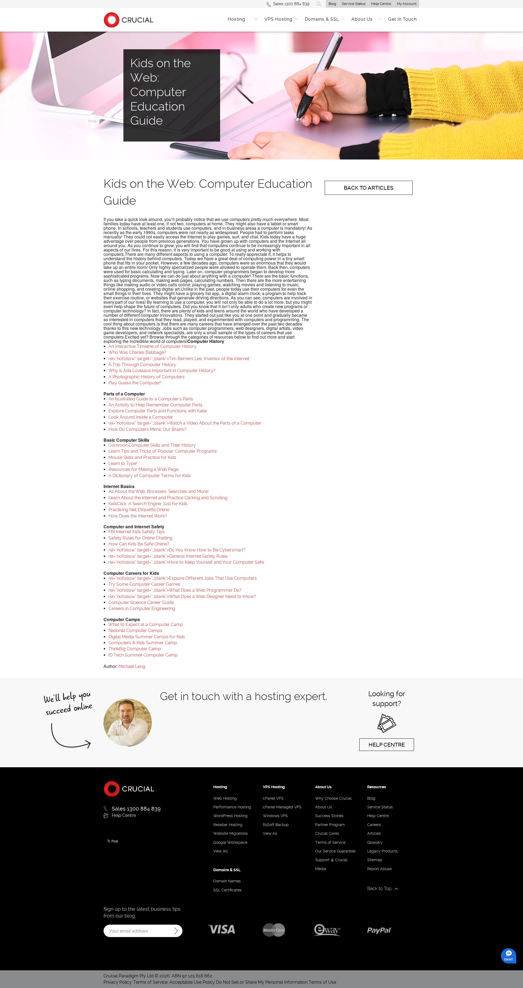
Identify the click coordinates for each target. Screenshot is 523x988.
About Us (362, 19)
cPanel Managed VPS (282, 807)
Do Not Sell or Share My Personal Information (262, 982)
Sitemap (374, 860)
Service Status (353, 4)
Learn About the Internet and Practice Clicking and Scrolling (167, 497)
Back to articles (368, 188)
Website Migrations (230, 833)
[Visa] (221, 930)
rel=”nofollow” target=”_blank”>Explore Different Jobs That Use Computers (182, 578)
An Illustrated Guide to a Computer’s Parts (150, 398)
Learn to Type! (122, 463)
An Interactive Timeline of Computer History (152, 346)
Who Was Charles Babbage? (137, 352)
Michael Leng (131, 666)
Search (319, 4)
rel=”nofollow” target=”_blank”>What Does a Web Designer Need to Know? (182, 596)
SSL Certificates (227, 890)
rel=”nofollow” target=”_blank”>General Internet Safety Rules (168, 556)
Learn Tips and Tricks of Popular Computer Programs (162, 451)
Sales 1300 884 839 (291, 3)
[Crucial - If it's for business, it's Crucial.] (129, 788)
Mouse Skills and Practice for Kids (142, 457)
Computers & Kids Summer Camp (142, 642)
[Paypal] (379, 931)
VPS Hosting (278, 19)
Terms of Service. (150, 982)
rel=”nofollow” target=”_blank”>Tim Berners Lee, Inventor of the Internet (178, 358)
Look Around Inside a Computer (140, 417)
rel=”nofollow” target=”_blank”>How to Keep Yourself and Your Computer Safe (186, 562)
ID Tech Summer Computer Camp (143, 655)
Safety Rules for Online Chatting (140, 538)
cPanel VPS (273, 798)
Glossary (375, 842)
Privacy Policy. (118, 982)
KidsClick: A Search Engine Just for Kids (147, 503)
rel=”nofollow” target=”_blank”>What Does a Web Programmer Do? (175, 590)
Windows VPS (275, 816)
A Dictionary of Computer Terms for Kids (149, 475)
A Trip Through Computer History (142, 364)
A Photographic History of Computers (146, 376)
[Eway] (326, 929)
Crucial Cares (327, 833)
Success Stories (329, 816)
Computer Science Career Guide (141, 602)
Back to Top (379, 888)
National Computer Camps (135, 630)
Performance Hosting (232, 807)
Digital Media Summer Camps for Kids (146, 636)
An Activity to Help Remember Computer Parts (155, 404)
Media (320, 869)
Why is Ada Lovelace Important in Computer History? (161, 370)
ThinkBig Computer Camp (134, 648)
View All (220, 851)
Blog (332, 4)
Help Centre (381, 4)
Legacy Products (382, 851)
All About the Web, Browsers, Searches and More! (158, 491)
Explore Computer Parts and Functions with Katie (157, 410)
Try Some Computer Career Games (144, 584)
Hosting (236, 19)
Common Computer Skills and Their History (152, 445)
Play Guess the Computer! (134, 382)
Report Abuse (379, 869)
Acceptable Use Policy (192, 982)
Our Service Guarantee (335, 851)
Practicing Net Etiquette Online (138, 509)
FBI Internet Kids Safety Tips (136, 531)
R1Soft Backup (276, 825)
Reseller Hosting (227, 825)
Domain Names (227, 881)
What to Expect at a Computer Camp (145, 624)
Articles (374, 833)
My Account (406, 4)
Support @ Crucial (331, 860)
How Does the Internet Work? (137, 515)
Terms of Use (322, 982)
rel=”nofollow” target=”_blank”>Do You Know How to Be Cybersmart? (176, 550)
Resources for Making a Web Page (143, 469)
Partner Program (330, 825)
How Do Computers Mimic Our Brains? (147, 429)
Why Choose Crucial (333, 798)
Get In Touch (402, 19)
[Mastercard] (274, 930)
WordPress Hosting (230, 816)
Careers (374, 825)
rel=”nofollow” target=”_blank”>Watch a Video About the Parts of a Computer (184, 423)
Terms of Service (330, 842)
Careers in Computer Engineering (141, 608)
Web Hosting (225, 798)
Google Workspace (230, 842)
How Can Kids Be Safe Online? (138, 544)
